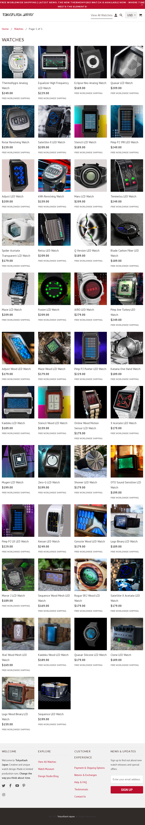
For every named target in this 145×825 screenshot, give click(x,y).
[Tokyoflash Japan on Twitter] (4, 785)
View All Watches (47, 761)
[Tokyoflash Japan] (18, 15)
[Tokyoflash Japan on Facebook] (11, 785)
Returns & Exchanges (85, 775)
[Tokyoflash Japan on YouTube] (17, 785)
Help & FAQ (80, 782)
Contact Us (80, 796)
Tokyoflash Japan (66, 816)
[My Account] (116, 16)
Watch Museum (46, 769)
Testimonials (81, 789)
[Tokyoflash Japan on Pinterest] (24, 785)
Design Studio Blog (48, 776)
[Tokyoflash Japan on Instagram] (4, 795)
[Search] (121, 16)
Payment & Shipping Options (89, 768)
